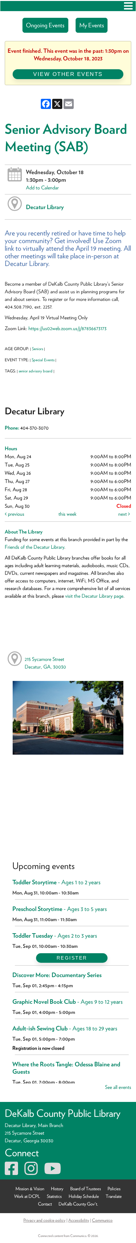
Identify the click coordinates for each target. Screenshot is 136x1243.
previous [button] (15, 514)
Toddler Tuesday (54, 935)
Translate (114, 1196)
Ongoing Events (45, 25)
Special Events (43, 359)
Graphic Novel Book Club (67, 1001)
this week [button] (68, 514)
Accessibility (78, 1220)
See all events (118, 1087)
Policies (114, 1188)
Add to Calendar (42, 188)
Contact (45, 1203)
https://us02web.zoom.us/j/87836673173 (68, 328)
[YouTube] (52, 1172)
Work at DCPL (27, 1196)
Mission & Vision (29, 1188)
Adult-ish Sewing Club (64, 1028)
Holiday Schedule (84, 1196)
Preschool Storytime (59, 909)
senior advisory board (36, 371)
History (57, 1188)
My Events (91, 25)
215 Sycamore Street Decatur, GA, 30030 (45, 663)
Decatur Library (45, 206)
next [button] (123, 514)
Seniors (37, 348)
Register (72, 958)
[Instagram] (31, 1172)
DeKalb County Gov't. (78, 1203)
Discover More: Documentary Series (57, 975)
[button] (128, 6)
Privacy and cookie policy (44, 1220)
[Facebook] (11, 1172)
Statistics (54, 1196)
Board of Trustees (85, 1188)
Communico (102, 1220)
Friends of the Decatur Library (34, 547)
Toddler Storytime (56, 882)
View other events (68, 74)
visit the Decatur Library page (94, 596)
